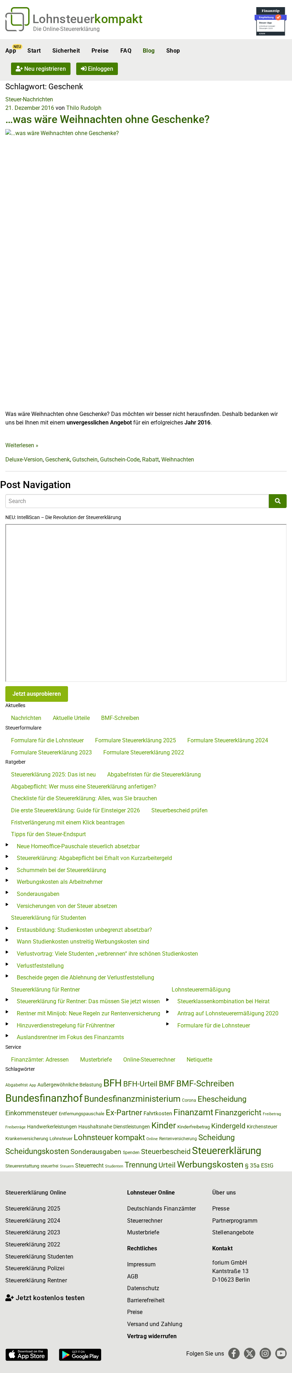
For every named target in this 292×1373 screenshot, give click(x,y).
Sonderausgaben (38, 894)
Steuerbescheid (166, 1152)
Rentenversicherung (178, 1138)
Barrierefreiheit (146, 1300)
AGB (132, 1276)
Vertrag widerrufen (152, 1336)
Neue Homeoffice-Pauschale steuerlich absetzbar (78, 846)
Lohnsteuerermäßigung (201, 989)
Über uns (224, 1192)
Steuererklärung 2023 (32, 1232)
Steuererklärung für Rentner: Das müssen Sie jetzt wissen (88, 1001)
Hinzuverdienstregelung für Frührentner (66, 1025)
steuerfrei (49, 1166)
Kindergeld (228, 1126)
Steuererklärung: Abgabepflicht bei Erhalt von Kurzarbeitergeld (94, 858)
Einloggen (100, 68)
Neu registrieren (44, 68)
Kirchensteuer (262, 1126)
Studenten (114, 1166)
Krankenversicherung (26, 1138)
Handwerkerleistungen (52, 1127)
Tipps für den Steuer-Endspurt (48, 834)
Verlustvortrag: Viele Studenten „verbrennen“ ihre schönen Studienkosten (107, 953)
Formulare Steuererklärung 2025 (135, 740)
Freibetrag (272, 1114)
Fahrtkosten (158, 1113)
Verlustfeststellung (40, 965)
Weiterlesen (21, 445)
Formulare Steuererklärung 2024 (227, 740)
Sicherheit (66, 50)
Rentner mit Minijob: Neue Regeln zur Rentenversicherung (88, 1013)
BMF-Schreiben (120, 718)
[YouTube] (281, 1353)
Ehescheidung (222, 1099)
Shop (173, 50)
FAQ (125, 50)
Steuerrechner (144, 1220)
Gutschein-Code (120, 459)
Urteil (167, 1165)
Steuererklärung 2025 (32, 1208)
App (10, 50)
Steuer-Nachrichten (29, 99)
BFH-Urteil (140, 1083)
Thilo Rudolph (83, 108)
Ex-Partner (124, 1112)
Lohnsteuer (60, 1138)
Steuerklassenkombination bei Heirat (223, 1001)
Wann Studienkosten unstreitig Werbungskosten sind (83, 941)
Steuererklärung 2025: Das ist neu (53, 774)
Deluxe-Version (24, 459)
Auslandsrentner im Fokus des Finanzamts (70, 1037)
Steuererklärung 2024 (32, 1220)
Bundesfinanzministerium (132, 1099)
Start (34, 50)
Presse (220, 1208)
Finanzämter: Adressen (40, 1059)
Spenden (131, 1152)
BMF (167, 1083)
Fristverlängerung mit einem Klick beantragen (68, 822)
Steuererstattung (22, 1166)
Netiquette (199, 1059)
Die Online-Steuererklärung (66, 29)
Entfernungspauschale (81, 1113)
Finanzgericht (238, 1112)
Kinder (163, 1126)
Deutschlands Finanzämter (161, 1208)
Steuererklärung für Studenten (48, 917)
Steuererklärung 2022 (32, 1244)
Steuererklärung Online (36, 1192)
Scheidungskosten (37, 1151)
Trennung (141, 1164)
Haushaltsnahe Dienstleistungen (114, 1126)
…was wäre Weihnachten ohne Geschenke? (107, 119)
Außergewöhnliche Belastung (69, 1085)
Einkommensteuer (31, 1113)
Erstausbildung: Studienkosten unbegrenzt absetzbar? (84, 929)
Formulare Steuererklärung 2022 (143, 752)
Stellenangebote (233, 1232)
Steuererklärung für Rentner (45, 989)
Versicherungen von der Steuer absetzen (67, 906)
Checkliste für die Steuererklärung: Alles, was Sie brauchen (84, 798)
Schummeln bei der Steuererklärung (61, 870)
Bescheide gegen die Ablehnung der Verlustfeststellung (85, 977)
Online (152, 1139)
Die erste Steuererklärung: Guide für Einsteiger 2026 (75, 810)
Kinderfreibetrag (193, 1126)
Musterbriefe (96, 1059)
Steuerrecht (89, 1165)
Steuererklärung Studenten (39, 1256)
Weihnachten (177, 459)
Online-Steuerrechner (149, 1059)
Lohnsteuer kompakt (109, 1137)
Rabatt (150, 459)
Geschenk (57, 459)
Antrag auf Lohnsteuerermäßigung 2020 (227, 1013)
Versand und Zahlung (154, 1324)
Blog (149, 50)
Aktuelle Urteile (71, 718)
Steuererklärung (226, 1150)
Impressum (141, 1264)
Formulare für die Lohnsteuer (47, 740)
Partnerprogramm (234, 1220)
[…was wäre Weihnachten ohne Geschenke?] (146, 269)
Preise (100, 50)
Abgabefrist (16, 1085)
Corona (189, 1100)
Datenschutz (143, 1288)
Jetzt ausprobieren (36, 693)
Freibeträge (15, 1127)
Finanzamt (193, 1112)
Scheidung (216, 1137)
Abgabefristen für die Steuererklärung (154, 774)
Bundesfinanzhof (44, 1098)
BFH (112, 1083)
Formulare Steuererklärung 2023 (51, 752)
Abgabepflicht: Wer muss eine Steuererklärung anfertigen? (83, 786)
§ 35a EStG (259, 1165)
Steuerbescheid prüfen (179, 810)
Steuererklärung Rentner (36, 1280)
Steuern (67, 1166)
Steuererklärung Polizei (34, 1268)
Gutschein (85, 459)
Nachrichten (26, 718)
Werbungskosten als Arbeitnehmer (60, 881)
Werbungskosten (210, 1164)
